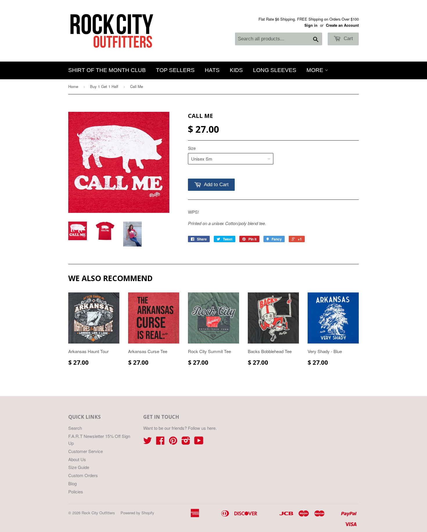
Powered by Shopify (137, 512)
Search (75, 428)
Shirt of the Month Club (107, 70)
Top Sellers (175, 70)
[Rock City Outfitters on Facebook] (160, 442)
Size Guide (78, 467)
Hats (212, 70)
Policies (75, 491)
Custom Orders (83, 475)
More (315, 70)
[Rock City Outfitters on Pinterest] (173, 442)
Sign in (310, 25)
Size (192, 148)
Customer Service (85, 451)
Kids (236, 70)
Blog (72, 483)
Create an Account (342, 25)
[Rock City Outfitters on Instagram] (186, 442)
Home (73, 86)
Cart (347, 38)
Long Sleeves (274, 70)
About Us (77, 459)
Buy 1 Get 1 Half (104, 86)
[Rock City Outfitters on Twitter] (147, 442)
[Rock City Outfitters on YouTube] (198, 442)
